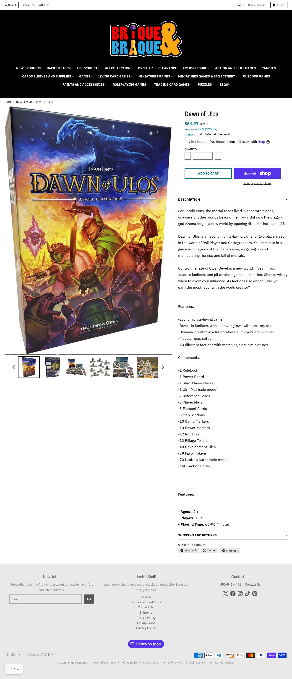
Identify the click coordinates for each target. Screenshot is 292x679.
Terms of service (172, 662)
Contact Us (253, 584)
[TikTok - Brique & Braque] (247, 593)
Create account (257, 5)
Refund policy (129, 662)
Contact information (221, 662)
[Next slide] (162, 367)
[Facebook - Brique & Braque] (233, 593)
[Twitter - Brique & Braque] (225, 593)
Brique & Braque (78, 662)
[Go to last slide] (13, 367)
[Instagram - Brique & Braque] (240, 593)
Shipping (191, 134)
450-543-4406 (230, 584)
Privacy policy (149, 662)
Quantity (191, 149)
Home (8, 101)
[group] (29, 367)
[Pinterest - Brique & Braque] (255, 593)
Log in (240, 5)
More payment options (257, 183)
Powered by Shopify (104, 662)
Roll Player (24, 101)
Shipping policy (195, 662)
